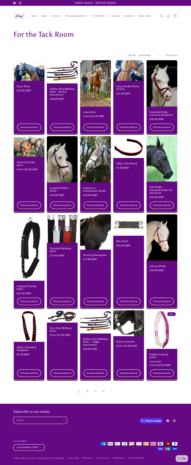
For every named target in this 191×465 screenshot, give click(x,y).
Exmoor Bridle (158, 266)
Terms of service (103, 458)
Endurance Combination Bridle (94, 189)
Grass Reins (23, 86)
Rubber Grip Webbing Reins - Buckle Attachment (62, 91)
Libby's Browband (126, 163)
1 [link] (79, 391)
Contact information (136, 458)
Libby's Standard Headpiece (26, 349)
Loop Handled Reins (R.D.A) (127, 87)
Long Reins (89, 111)
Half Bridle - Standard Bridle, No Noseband (161, 190)
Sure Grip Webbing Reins (60, 329)
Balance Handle (125, 341)
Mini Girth (122, 241)
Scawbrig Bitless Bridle (59, 189)
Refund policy (87, 458)
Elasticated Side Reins (26, 164)
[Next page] (111, 391)
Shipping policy (119, 458)
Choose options (29, 127)
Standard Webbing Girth (60, 249)
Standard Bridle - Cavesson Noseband (161, 113)
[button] (44, 16)
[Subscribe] (63, 420)
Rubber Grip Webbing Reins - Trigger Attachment (95, 342)
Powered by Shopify (56, 458)
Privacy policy (73, 458)
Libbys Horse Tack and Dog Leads (34, 458)
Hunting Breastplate (95, 255)
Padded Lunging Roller (159, 356)
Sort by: (132, 55)
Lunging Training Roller (26, 287)
